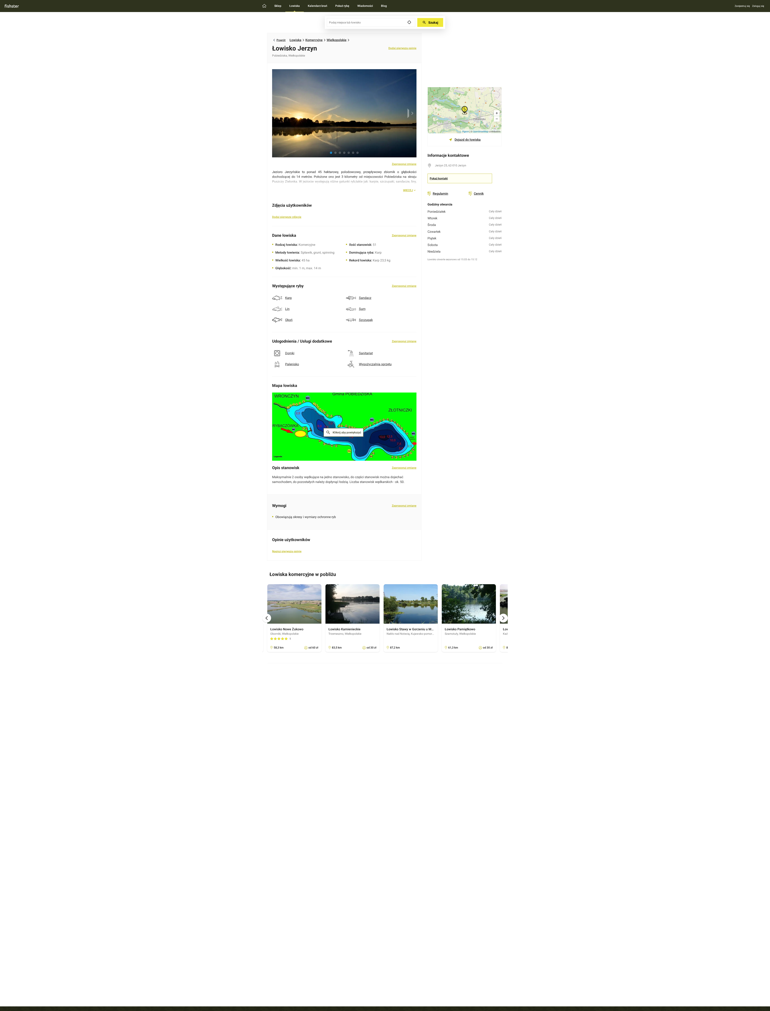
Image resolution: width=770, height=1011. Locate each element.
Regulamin (440, 193)
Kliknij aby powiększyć (343, 432)
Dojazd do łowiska (468, 140)
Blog (384, 5)
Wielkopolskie (336, 40)
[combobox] (371, 22)
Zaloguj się (758, 6)
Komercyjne (314, 40)
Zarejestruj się (742, 6)
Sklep (277, 5)
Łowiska (295, 40)
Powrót (281, 40)
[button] (331, 153)
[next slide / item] (411, 113)
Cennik (479, 193)
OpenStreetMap (480, 131)
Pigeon (465, 131)
